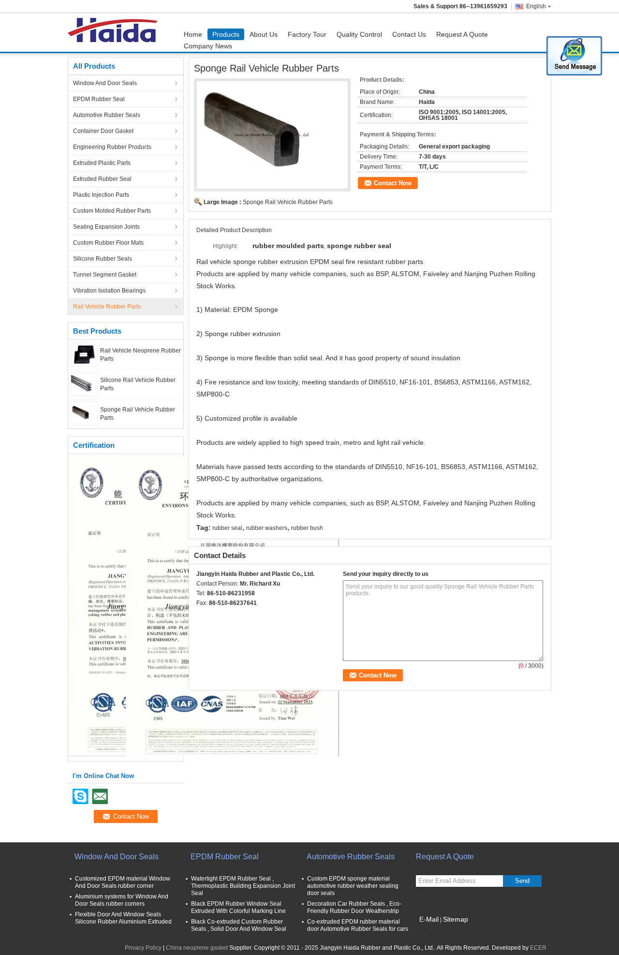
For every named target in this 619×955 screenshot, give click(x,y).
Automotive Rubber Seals (106, 115)
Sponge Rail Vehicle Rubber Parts (288, 202)
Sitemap (455, 919)
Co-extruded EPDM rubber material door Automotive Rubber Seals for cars (357, 925)
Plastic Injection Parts (101, 194)
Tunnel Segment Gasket (104, 274)
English (536, 6)
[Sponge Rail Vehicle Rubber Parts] (84, 413)
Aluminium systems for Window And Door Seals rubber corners (121, 900)
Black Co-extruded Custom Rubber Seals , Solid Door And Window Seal (238, 925)
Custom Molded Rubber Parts (112, 210)
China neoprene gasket (197, 947)
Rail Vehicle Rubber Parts (107, 306)
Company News (208, 46)
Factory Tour (307, 34)
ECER (538, 947)
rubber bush (307, 528)
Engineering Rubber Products (112, 147)
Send (522, 880)
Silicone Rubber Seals (102, 258)
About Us (264, 34)
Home (193, 34)
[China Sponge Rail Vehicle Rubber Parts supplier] (272, 135)
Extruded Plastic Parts (102, 163)
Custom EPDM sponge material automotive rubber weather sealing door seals (352, 885)
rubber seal (227, 528)
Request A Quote (462, 34)
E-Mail (429, 919)
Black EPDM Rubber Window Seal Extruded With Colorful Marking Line (238, 907)
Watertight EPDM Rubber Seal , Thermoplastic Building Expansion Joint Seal (243, 885)
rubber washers (266, 528)
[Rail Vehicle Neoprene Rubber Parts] (84, 354)
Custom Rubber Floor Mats (108, 242)
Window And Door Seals (105, 83)
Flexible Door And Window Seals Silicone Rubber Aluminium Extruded (123, 918)
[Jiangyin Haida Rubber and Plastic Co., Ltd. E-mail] (214, 615)
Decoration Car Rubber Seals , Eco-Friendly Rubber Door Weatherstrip (354, 907)
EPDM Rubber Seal (99, 99)
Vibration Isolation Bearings (109, 290)
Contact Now (393, 183)
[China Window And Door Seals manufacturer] (115, 32)
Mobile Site (436, 931)
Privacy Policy (143, 947)
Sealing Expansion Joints (106, 226)
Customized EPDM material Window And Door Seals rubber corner (122, 882)
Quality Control (359, 34)
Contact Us (409, 34)
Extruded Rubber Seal (102, 179)
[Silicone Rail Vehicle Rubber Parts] (84, 383)
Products (225, 34)
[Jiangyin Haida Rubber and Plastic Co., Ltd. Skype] (201, 615)
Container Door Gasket (103, 131)
